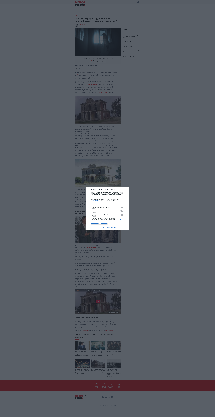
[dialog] (107, 208)
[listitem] (107, 204)
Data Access (107, 227)
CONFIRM (99, 223)
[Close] (127, 190)
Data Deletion (101, 227)
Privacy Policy (113, 227)
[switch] (121, 207)
